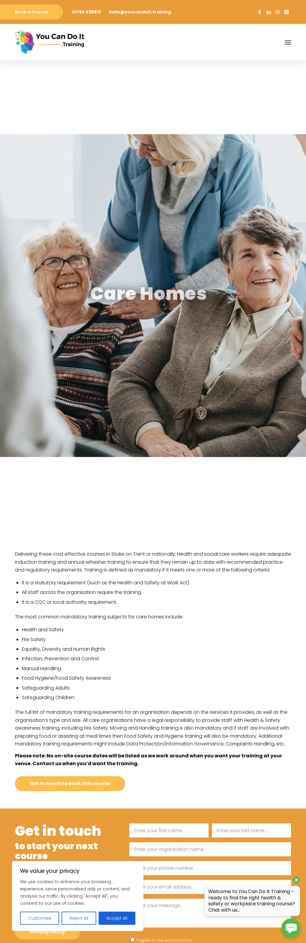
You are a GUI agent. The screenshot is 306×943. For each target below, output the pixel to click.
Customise (39, 918)
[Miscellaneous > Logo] (49, 42)
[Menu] (288, 42)
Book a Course (31, 12)
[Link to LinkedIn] (268, 11)
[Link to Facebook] (259, 11)
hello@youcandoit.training (140, 12)
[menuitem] (31, 12)
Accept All (116, 918)
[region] (77, 896)
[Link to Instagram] (277, 11)
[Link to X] (286, 11)
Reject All (79, 918)
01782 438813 (86, 12)
